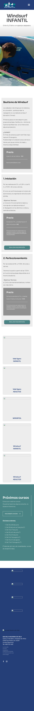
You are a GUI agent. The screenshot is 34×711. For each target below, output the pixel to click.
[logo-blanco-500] (11, 630)
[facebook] (3, 661)
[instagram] (6, 661)
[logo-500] (9, 2)
